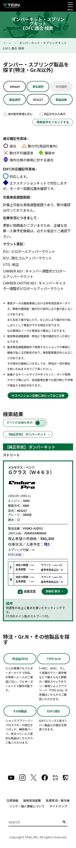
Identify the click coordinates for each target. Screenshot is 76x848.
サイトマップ (58, 806)
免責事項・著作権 (57, 800)
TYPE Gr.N (54, 659)
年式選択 (61, 86)
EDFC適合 (53, 711)
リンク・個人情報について (27, 806)
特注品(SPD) (20, 659)
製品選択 (14, 99)
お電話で (50, 230)
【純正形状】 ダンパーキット (26, 434)
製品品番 (61, 99)
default (15, 86)
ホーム (7, 43)
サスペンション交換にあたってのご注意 (38, 395)
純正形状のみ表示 (54, 114)
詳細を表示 (53, 591)
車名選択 (38, 86)
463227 (38, 99)
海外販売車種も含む (20, 114)
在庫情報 (12, 800)
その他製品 (20, 711)
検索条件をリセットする (53, 122)
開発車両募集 (32, 800)
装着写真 (30, 591)
